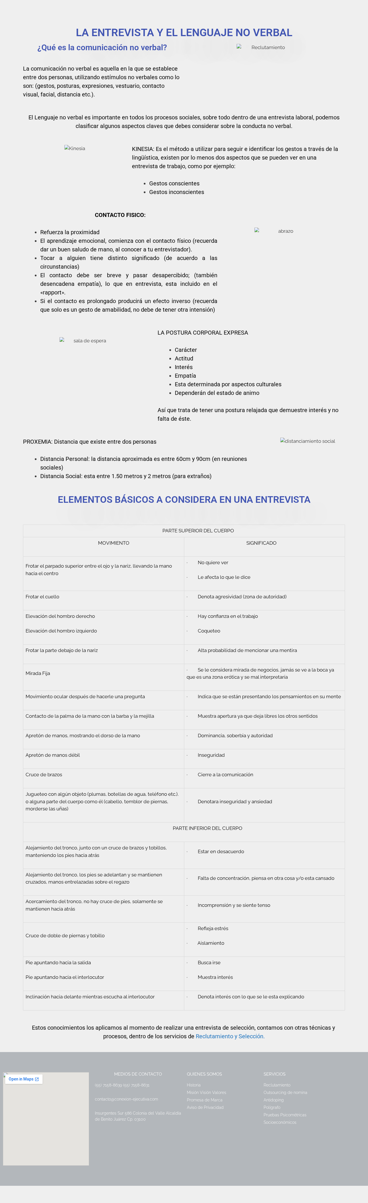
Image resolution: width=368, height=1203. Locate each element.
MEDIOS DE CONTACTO (138, 1074)
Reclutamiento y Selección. (230, 1036)
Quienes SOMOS (204, 1074)
